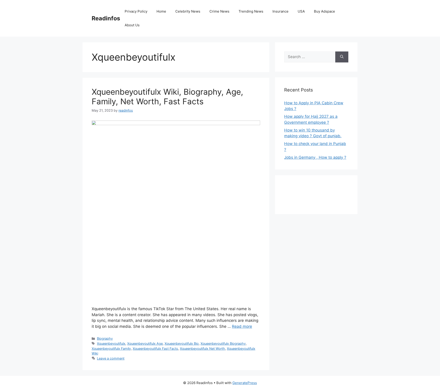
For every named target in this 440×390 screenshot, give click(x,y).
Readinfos (106, 18)
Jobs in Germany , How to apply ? (315, 157)
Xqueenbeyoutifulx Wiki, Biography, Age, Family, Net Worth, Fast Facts (167, 96)
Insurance (280, 11)
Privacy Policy (136, 11)
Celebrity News (187, 11)
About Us (132, 25)
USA (301, 11)
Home (161, 11)
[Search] (341, 56)
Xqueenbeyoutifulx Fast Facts (155, 348)
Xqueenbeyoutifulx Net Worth (202, 348)
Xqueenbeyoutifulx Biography (223, 343)
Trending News (251, 11)
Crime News (219, 11)
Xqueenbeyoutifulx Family (111, 348)
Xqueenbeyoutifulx (111, 343)
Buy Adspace (324, 11)
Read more (242, 326)
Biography (105, 338)
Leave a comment (110, 358)
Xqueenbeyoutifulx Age (145, 343)
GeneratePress (244, 383)
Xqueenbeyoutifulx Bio (182, 343)
